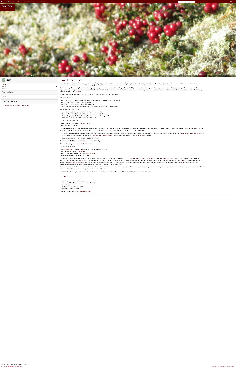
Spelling (20, 1)
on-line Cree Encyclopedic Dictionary (191, 133)
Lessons (24, 1)
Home (21, 75)
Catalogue (48, 1)
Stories (10, 1)
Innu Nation (81, 151)
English (26, 75)
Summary (78, 91)
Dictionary (36, 1)
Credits (4, 86)
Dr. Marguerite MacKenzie (76, 162)
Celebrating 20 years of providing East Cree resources (16, 105)
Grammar (15, 1)
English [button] (230, 1)
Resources (42, 1)
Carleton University (148, 158)
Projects (35, 75)
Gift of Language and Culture (88, 153)
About (6, 1)
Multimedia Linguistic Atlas (102, 135)
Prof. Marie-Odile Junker (167, 158)
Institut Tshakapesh (68, 149)
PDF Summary (141, 135)
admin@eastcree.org (85, 191)
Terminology (30, 1)
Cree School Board (85, 123)
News (4, 96)
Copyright (4, 88)
